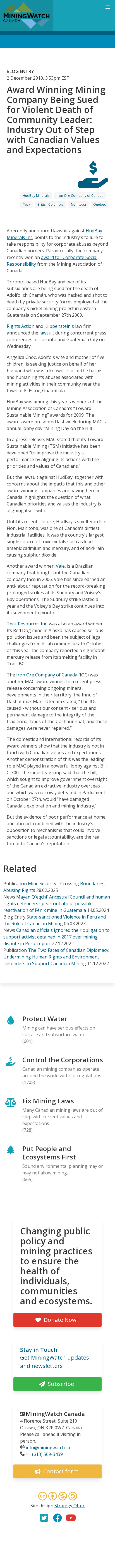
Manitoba (78, 204)
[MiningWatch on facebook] (57, 1517)
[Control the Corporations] (93, 183)
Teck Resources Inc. (27, 624)
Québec (99, 204)
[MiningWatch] (26, 15)
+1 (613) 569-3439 (44, 1454)
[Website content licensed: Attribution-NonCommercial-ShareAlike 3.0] (57, 1497)
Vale (60, 566)
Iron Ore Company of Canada (80, 195)
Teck (26, 204)
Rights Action (20, 326)
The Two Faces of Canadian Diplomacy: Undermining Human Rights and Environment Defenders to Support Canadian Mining (56, 957)
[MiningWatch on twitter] (44, 1517)
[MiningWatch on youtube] (70, 1517)
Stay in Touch (38, 1349)
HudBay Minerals (36, 195)
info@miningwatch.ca (48, 1448)
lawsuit (46, 333)
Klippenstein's (59, 326)
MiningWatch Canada (55, 1414)
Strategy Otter (69, 1506)
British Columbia (50, 204)
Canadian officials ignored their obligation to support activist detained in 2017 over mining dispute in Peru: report (56, 937)
